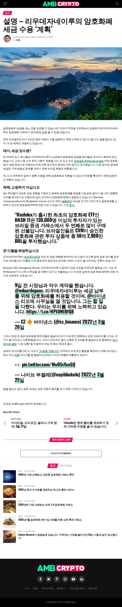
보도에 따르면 (32, 256)
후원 (35, 588)
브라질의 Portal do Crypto (89, 161)
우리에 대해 (47, 588)
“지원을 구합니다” (49, 351)
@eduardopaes (29, 290)
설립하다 (67, 201)
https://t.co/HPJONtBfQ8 (50, 311)
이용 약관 (92, 588)
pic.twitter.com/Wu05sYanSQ (48, 364)
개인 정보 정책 (77, 588)
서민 (18, 40)
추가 (71, 205)
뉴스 (27, 588)
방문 (17, 355)
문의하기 (61, 588)
